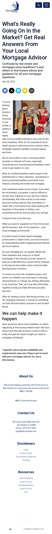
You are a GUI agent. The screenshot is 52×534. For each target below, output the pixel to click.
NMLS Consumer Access (26, 400)
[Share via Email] (25, 90)
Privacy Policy (26, 453)
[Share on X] (11, 90)
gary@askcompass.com (26, 431)
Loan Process (26, 482)
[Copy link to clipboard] (31, 90)
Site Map (26, 460)
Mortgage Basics (26, 485)
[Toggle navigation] (46, 5)
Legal (26, 450)
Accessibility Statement (26, 457)
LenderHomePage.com (34, 529)
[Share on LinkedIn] (18, 90)
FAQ (26, 492)
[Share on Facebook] (5, 90)
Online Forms (26, 489)
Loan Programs (26, 478)
